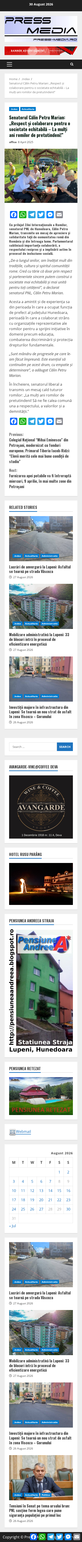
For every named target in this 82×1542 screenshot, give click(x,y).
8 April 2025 (25, 142)
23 (68, 1199)
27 (41, 1209)
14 (50, 1190)
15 (59, 1190)
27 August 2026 (23, 577)
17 (14, 1199)
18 (23, 1199)
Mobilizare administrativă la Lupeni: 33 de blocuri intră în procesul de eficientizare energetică (41, 606)
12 (32, 1190)
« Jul (12, 1225)
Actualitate (28, 109)
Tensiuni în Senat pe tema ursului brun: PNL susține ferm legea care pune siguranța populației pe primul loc (41, 1477)
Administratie (50, 555)
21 (50, 1199)
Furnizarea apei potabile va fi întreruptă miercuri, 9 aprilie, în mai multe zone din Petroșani (40, 478)
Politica (46, 1494)
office (13, 142)
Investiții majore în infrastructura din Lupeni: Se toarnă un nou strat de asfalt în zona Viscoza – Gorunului (41, 679)
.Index (14, 109)
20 (41, 1199)
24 (14, 1209)
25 (23, 1209)
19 (32, 1199)
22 (59, 1199)
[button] (9, 64)
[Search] (71, 64)
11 (23, 1190)
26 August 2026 (23, 722)
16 (68, 1190)
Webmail (23, 1131)
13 (41, 1190)
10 (14, 1190)
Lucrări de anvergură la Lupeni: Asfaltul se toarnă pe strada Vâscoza (41, 538)
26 (32, 1209)
